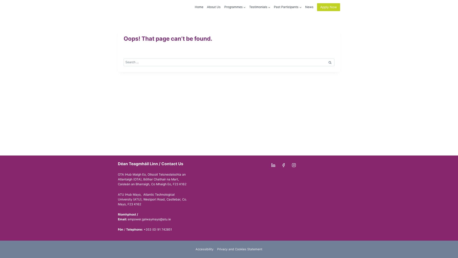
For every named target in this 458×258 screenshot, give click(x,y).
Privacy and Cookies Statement (239, 249)
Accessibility (204, 249)
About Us (214, 7)
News (309, 7)
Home (199, 7)
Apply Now (328, 7)
